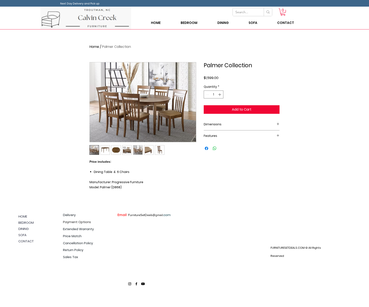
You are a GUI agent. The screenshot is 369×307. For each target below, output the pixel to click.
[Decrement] (207, 94)
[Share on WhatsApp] (214, 148)
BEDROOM (26, 222)
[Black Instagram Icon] (130, 284)
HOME (22, 216)
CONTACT (26, 241)
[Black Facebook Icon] (136, 284)
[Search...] (268, 12)
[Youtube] (143, 284)
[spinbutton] (213, 94)
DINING (23, 229)
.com (167, 215)
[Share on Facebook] (206, 148)
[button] (283, 12)
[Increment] (220, 94)
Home (94, 46)
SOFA (22, 235)
